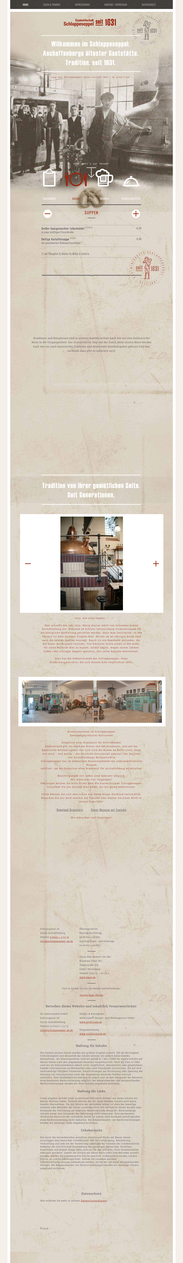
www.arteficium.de (91, 1022)
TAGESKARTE (49, 198)
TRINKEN (104, 198)
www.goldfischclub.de (93, 1034)
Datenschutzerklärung (94, 1201)
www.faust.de (88, 977)
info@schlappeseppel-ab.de (56, 941)
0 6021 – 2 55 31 (59, 937)
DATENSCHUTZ (149, 4)
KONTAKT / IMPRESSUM (116, 4)
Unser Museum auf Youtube (108, 810)
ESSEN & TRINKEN (51, 4)
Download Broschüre (70, 810)
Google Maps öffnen (91, 995)
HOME (25, 4)
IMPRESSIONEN (82, 4)
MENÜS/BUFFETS (131, 198)
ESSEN (75, 198)
